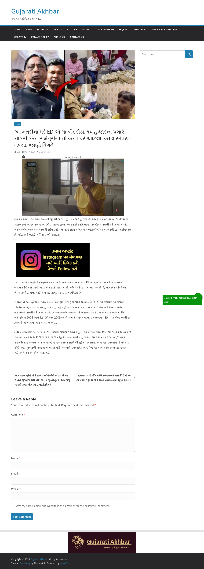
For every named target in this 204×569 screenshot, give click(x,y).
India (29, 29)
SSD (19, 151)
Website (16, 489)
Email (15, 473)
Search (189, 54)
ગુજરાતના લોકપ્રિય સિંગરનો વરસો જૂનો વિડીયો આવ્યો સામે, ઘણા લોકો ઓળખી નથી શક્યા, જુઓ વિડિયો (103, 378)
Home (17, 29)
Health (57, 29)
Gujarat (124, 29)
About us (59, 36)
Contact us (77, 36)
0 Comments (44, 151)
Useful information (164, 29)
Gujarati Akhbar (35, 11)
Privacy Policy (40, 36)
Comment (18, 414)
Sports (86, 29)
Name (16, 458)
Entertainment (105, 29)
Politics (72, 29)
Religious (42, 29)
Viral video (140, 29)
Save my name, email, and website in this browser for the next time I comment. (62, 506)
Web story (20, 36)
